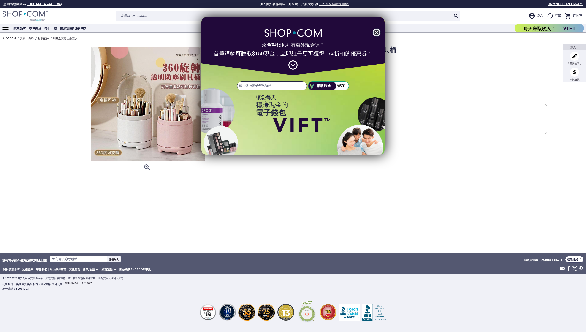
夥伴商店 (35, 28)
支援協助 (27, 269)
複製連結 (574, 259)
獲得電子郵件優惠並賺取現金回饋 (24, 260)
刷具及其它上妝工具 (65, 38)
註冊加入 (114, 259)
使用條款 (86, 283)
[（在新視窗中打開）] (307, 312)
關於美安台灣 (11, 269)
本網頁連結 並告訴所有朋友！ (543, 260)
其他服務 (74, 269)
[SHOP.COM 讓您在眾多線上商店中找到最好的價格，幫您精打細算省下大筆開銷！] (25, 16)
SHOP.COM (9, 38)
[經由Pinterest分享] (580, 269)
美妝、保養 (27, 38)
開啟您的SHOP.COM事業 (565, 4)
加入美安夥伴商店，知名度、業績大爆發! (304, 4)
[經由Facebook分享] (568, 268)
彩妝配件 (43, 38)
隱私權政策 (72, 283)
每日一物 (50, 28)
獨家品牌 (19, 28)
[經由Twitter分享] (574, 269)
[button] (91, 269)
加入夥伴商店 (58, 269)
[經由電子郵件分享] (562, 270)
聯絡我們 (41, 269)
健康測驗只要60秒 (73, 28)
